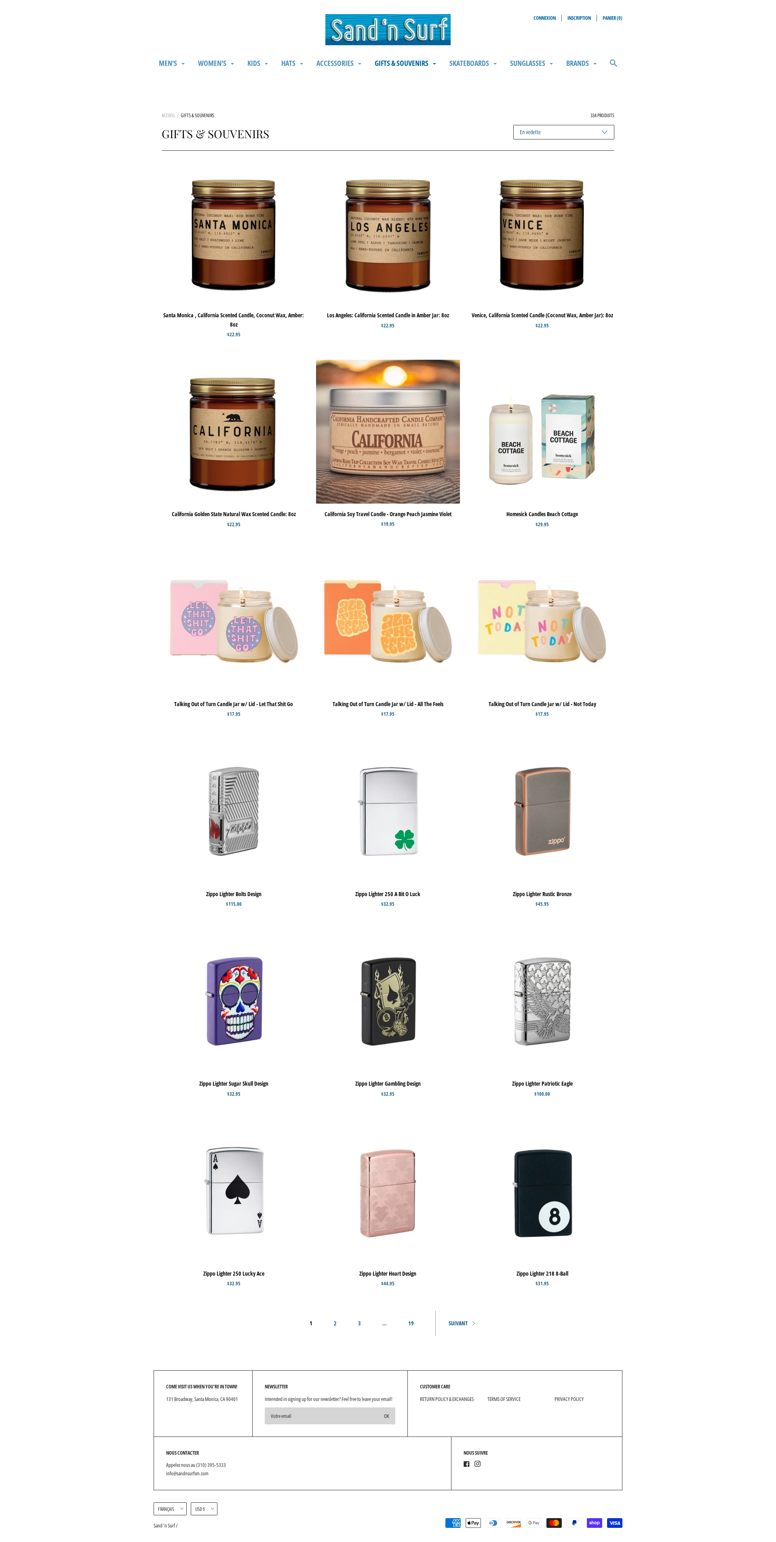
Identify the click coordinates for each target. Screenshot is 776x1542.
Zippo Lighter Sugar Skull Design (233, 1083)
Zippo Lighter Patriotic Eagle (542, 1083)
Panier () (612, 18)
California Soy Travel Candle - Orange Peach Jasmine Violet (388, 514)
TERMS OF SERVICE (504, 1399)
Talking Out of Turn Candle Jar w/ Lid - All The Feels (388, 704)
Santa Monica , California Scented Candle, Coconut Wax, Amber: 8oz (233, 319)
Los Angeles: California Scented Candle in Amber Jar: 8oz (388, 315)
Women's (213, 63)
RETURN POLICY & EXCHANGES (447, 1399)
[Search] (613, 67)
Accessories (335, 63)
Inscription (579, 18)
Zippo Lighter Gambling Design (388, 1083)
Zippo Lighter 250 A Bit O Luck (387, 894)
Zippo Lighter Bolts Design (233, 894)
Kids (254, 63)
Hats (289, 63)
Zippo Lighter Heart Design (387, 1273)
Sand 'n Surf (165, 1525)
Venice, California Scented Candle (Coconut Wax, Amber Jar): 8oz (542, 315)
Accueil (168, 115)
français (166, 1509)
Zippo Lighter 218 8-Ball (542, 1273)
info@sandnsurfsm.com (187, 1473)
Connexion (545, 18)
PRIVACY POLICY (569, 1399)
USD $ (200, 1509)
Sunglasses (528, 63)
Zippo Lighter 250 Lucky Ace (233, 1273)
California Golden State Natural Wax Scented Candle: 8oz (234, 514)
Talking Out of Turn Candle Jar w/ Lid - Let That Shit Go (233, 704)
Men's (168, 63)
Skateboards (469, 63)
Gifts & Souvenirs (402, 63)
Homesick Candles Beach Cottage (542, 514)
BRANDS (578, 63)
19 (411, 1323)
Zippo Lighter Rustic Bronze (542, 894)
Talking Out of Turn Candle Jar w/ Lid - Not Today (542, 704)
